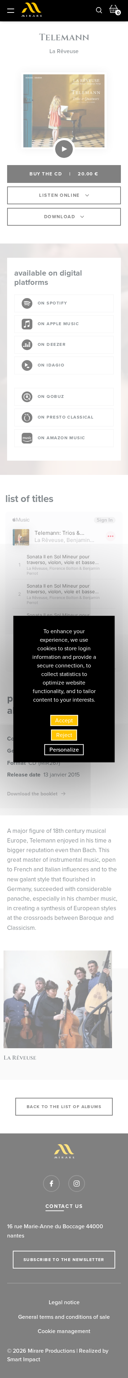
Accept (64, 720)
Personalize (64, 750)
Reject (64, 735)
